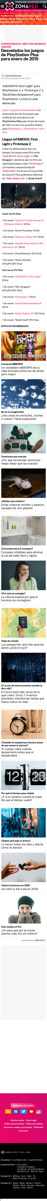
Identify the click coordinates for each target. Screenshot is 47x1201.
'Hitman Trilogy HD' (26, 236)
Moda (22, 1183)
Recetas (30, 1185)
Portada (18, 11)
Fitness (16, 1188)
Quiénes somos (17, 1120)
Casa (23, 1188)
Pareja (16, 1185)
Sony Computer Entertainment (19, 110)
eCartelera (22, 1169)
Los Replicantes (20, 1160)
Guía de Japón (37, 1171)
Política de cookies (34, 1124)
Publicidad (38, 1127)
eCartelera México (36, 1169)
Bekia (15, 1183)
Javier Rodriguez (13, 75)
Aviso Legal (31, 1120)
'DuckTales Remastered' (28, 303)
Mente (30, 1188)
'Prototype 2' (22, 296)
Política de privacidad (14, 1124)
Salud (23, 1185)
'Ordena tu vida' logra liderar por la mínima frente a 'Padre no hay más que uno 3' (23, 18)
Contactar (23, 1131)
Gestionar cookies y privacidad (18, 1127)
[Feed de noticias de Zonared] (8, 1111)
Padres (37, 1183)
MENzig (16, 1176)
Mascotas (40, 1185)
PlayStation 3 (31, 128)
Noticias (27, 11)
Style (29, 1176)
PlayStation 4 (15, 128)
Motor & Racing (19, 1178)
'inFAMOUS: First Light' (28, 276)
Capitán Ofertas (35, 1160)
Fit (34, 1176)
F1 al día (32, 1178)
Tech (23, 1176)
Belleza (29, 1183)
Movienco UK (23, 1171)
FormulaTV (22, 1165)
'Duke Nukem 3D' (24, 313)
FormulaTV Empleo (26, 1167)
